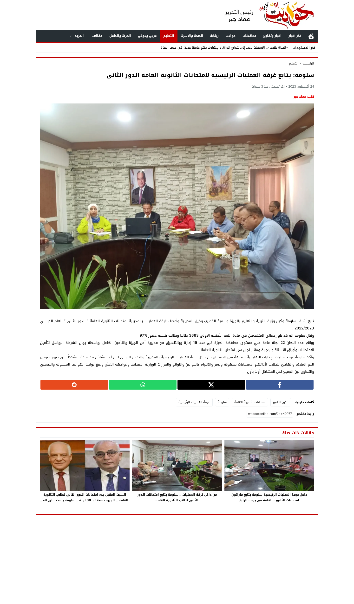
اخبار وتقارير (272, 36)
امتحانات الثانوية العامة (249, 402)
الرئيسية (311, 36)
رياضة (214, 36)
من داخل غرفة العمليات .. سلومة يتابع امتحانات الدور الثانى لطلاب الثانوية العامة (177, 497)
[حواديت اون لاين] (264, 15)
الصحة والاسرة (192, 36)
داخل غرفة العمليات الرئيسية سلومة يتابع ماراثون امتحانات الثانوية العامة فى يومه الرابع (269, 497)
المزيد (79, 36)
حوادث (231, 36)
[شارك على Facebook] (280, 385)
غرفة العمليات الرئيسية (194, 402)
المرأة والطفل (120, 36)
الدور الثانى (280, 402)
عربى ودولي (147, 36)
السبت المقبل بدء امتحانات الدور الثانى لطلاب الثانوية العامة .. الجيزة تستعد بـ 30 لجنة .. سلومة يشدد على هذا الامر (84, 500)
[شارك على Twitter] (211, 385)
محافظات (249, 36)
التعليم (168, 36)
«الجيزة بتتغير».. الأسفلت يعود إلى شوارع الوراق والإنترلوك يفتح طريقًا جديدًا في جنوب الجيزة (224, 48)
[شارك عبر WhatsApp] (143, 385)
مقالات (97, 36)
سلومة (222, 402)
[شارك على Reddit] (74, 385)
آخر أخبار (294, 36)
